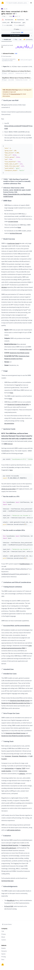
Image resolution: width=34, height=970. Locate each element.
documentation (15, 94)
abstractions (23, 771)
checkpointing (9, 768)
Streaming (15, 756)
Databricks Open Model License (19, 353)
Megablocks (23, 756)
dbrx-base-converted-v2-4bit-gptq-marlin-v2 (14, 12)
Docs (2, 959)
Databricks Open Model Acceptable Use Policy (15, 703)
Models (3, 948)
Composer (8, 756)
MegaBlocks (11, 900)
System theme (8, 924)
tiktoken (4, 287)
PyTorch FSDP (8, 906)
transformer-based (13, 243)
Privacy (3, 934)
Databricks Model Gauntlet (9, 845)
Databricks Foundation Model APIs (18, 404)
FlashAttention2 (24, 564)
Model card (7, 39)
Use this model (16, 35)
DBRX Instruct (8, 444)
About (3, 937)
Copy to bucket (17, 32)
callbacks (22, 774)
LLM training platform (13, 830)
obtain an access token (8, 489)
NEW (16, 53)
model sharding (6, 771)
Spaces (3, 954)
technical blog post (16, 233)
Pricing (3, 957)
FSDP (23, 768)
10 (19, 16)
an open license (13, 221)
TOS (2, 931)
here (19, 227)
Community (29, 39)
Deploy (17, 29)
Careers (3, 940)
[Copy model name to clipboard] (16, 13)
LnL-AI (5, 9)
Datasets (4, 951)
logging (18, 768)
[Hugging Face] (2, 964)
